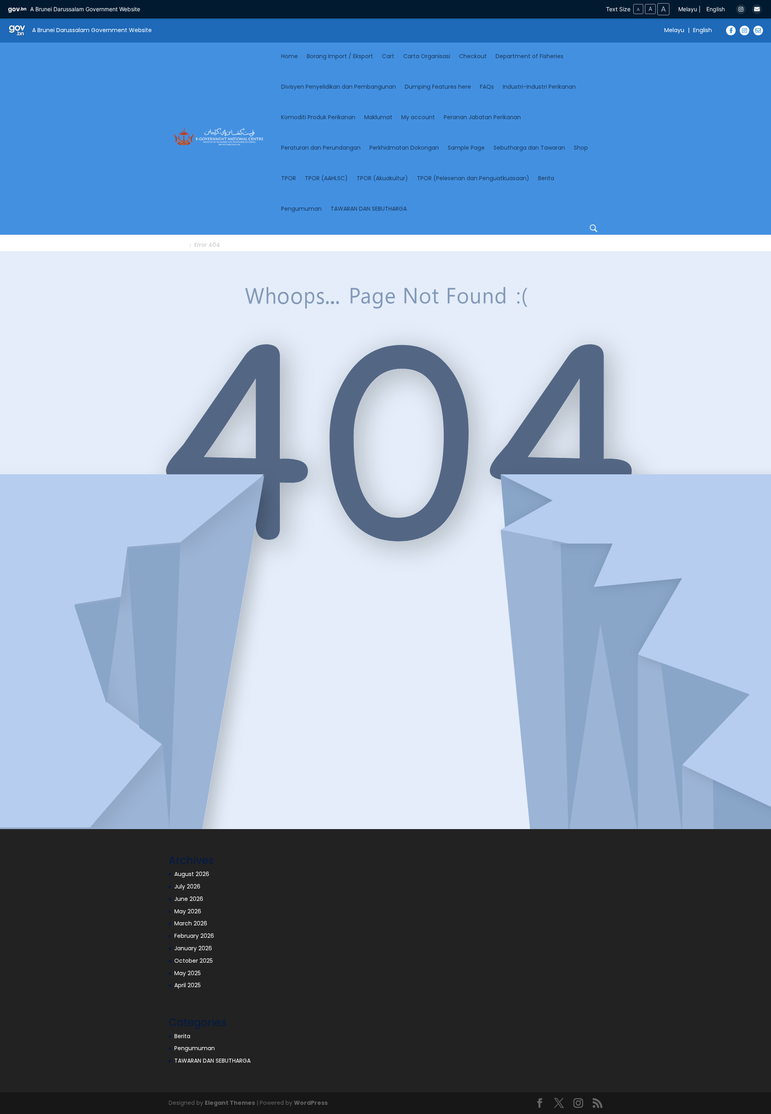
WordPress (311, 1103)
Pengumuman (301, 209)
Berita (546, 178)
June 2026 (188, 899)
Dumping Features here (438, 87)
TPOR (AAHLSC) (326, 178)
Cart (388, 56)
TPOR (288, 178)
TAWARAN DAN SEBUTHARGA (368, 209)
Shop (581, 148)
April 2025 (187, 985)
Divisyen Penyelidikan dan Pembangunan (338, 87)
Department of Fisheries (529, 56)
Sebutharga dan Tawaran (529, 148)
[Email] (757, 9)
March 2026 (190, 923)
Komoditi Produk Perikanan (318, 117)
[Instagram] (741, 9)
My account (418, 117)
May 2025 (187, 973)
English (715, 9)
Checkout (473, 56)
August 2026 (191, 874)
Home (289, 56)
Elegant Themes (230, 1103)
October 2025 (193, 961)
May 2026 (187, 911)
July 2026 (187, 886)
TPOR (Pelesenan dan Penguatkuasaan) (473, 178)
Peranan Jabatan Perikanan (482, 117)
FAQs (487, 87)
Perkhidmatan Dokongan (404, 148)
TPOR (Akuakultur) (382, 178)
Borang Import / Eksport (340, 56)
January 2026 (193, 948)
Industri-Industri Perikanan (539, 87)
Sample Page (466, 148)
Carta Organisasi (426, 56)
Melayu (687, 9)
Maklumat (378, 117)
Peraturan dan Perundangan (321, 148)
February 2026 (194, 936)
